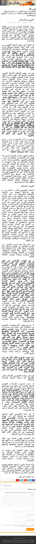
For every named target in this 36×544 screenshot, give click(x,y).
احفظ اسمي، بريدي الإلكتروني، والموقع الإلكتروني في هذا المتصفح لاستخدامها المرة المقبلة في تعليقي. (19, 525)
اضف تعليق (16, 22)
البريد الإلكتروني (30, 514)
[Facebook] (22, 538)
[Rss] (24, 538)
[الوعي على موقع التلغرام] (14, 538)
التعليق (32, 494)
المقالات (22, 22)
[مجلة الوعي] (18, 2)
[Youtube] (19, 538)
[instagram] (16, 538)
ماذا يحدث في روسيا (27, 482)
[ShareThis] (18, 538)
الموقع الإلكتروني (30, 519)
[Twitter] (21, 538)
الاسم (32, 509)
